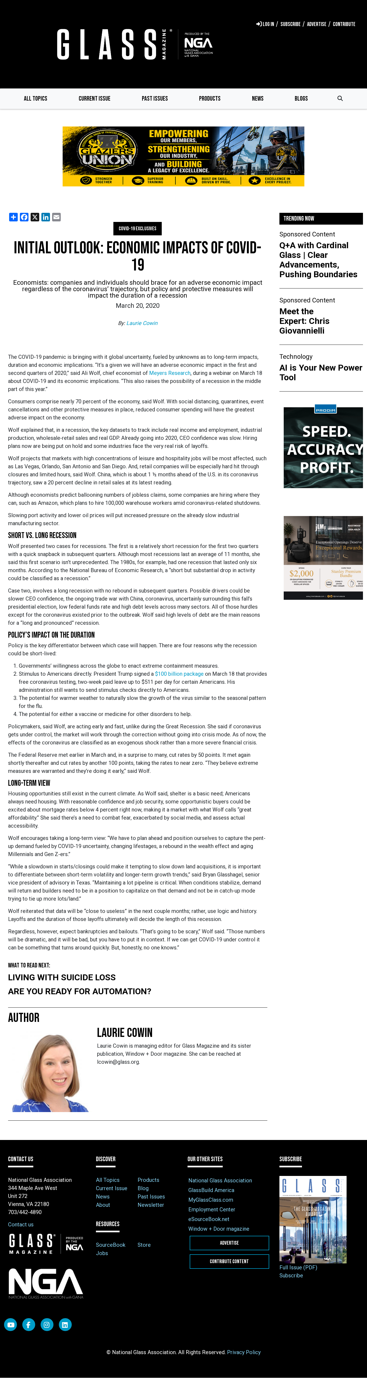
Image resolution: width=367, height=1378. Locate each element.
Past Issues (155, 99)
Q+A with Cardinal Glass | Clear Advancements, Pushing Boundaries (318, 259)
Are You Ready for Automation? (79, 991)
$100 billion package (179, 674)
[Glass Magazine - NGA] (133, 44)
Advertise (229, 1243)
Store (144, 1245)
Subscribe (291, 1275)
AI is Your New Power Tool (320, 372)
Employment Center (211, 1209)
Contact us (21, 1224)
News (258, 99)
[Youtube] (10, 1324)
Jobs (102, 1253)
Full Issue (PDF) (298, 1267)
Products (210, 99)
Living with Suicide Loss (62, 977)
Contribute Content (229, 1261)
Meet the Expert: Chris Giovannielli (304, 321)
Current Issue (94, 99)
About (103, 1205)
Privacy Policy (244, 1352)
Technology (295, 356)
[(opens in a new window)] (183, 156)
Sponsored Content (307, 234)
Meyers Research (169, 373)
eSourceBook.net (208, 1219)
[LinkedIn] (65, 1324)
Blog (143, 1188)
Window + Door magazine (218, 1229)
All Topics (35, 99)
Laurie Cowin (141, 323)
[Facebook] (28, 1324)
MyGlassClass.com (210, 1200)
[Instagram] (47, 1324)
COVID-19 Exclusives (137, 228)
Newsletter (151, 1205)
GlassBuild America (211, 1190)
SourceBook (110, 1245)
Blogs (301, 99)
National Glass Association (220, 1180)
